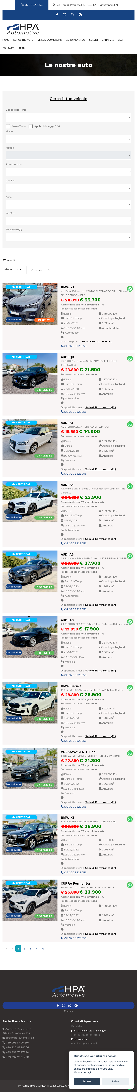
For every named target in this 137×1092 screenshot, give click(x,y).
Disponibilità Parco (16, 109)
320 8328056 (34, 5)
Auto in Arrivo (75, 39)
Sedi (120, 39)
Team (22, 48)
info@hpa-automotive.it (19, 1037)
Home (6, 39)
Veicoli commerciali (50, 39)
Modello (10, 147)
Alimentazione (14, 164)
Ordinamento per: (13, 269)
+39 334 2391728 (17, 1057)
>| (43, 948)
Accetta (87, 1081)
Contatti (8, 48)
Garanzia (108, 39)
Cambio (10, 180)
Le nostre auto (23, 39)
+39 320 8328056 (75, 346)
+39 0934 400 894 (17, 1042)
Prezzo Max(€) (14, 229)
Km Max (10, 213)
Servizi (93, 39)
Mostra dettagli (83, 1072)
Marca (9, 131)
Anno (9, 196)
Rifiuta (115, 1081)
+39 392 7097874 (17, 1052)
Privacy (68, 1011)
